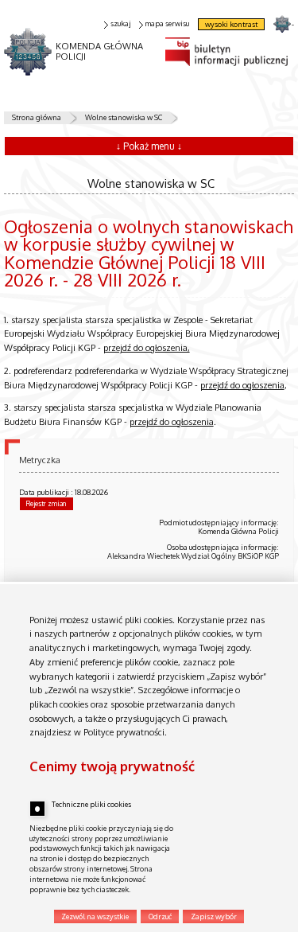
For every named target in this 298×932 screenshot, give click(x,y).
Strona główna (36, 117)
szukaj (120, 23)
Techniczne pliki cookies (91, 804)
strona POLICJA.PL (282, 23)
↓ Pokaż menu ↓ (149, 146)
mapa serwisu (167, 23)
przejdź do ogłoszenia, (146, 347)
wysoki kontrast (231, 24)
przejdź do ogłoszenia (242, 385)
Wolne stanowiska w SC (123, 117)
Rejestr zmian (46, 503)
